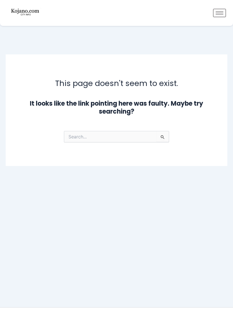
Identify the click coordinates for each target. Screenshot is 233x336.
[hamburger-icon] (219, 13)
